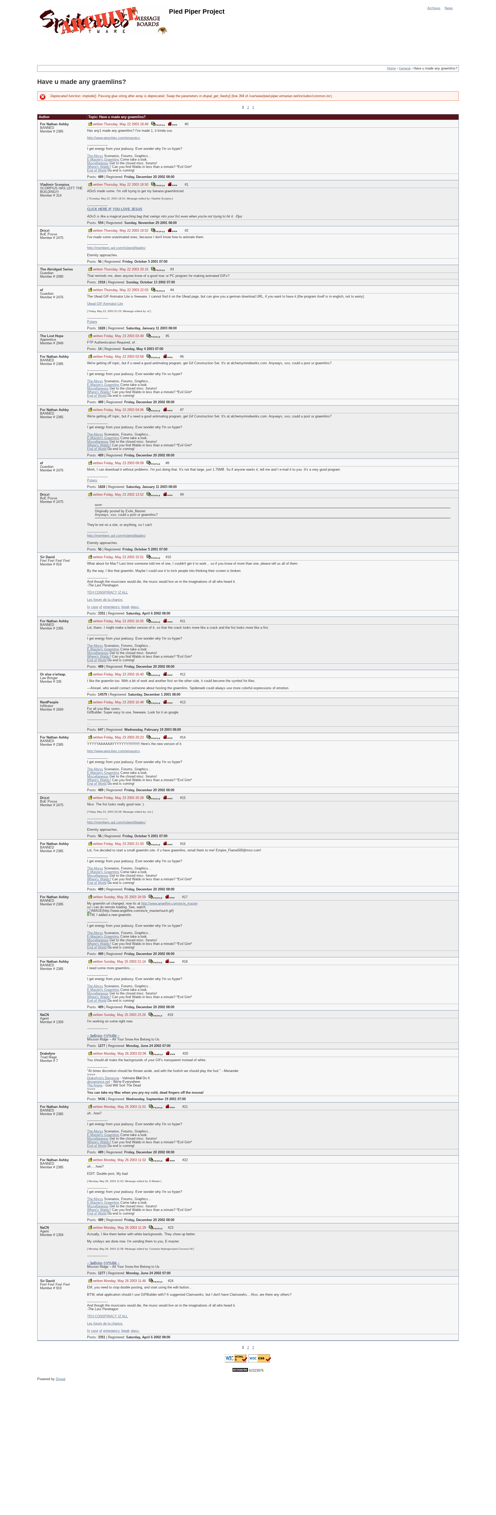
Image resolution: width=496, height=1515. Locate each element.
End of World (96, 170)
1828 (101, 328)
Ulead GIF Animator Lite (105, 304)
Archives (433, 8)
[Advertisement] (131, 47)
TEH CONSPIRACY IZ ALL (107, 592)
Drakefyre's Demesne (103, 1078)
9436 (101, 1099)
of (100, 607)
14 (100, 349)
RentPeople (49, 702)
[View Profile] (158, 123)
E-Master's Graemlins (103, 159)
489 (100, 177)
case (94, 607)
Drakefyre (47, 1053)
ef (41, 290)
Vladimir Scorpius (54, 185)
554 (100, 223)
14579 (102, 694)
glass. (135, 607)
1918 (101, 282)
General (404, 68)
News (449, 8)
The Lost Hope (51, 336)
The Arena (94, 1085)
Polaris (92, 322)
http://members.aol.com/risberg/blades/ (116, 248)
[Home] (104, 21)
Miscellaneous (98, 163)
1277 (101, 1046)
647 (100, 730)
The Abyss (95, 156)
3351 (101, 613)
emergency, (111, 607)
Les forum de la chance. (105, 600)
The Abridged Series (56, 269)
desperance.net (98, 1082)
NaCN (44, 1015)
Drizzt (44, 230)
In (88, 607)
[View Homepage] (172, 123)
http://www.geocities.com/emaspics (113, 138)
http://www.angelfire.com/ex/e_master (169, 903)
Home (391, 68)
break (125, 607)
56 (100, 261)
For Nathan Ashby (54, 124)
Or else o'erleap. (53, 674)
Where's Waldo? (99, 167)
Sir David (47, 557)
